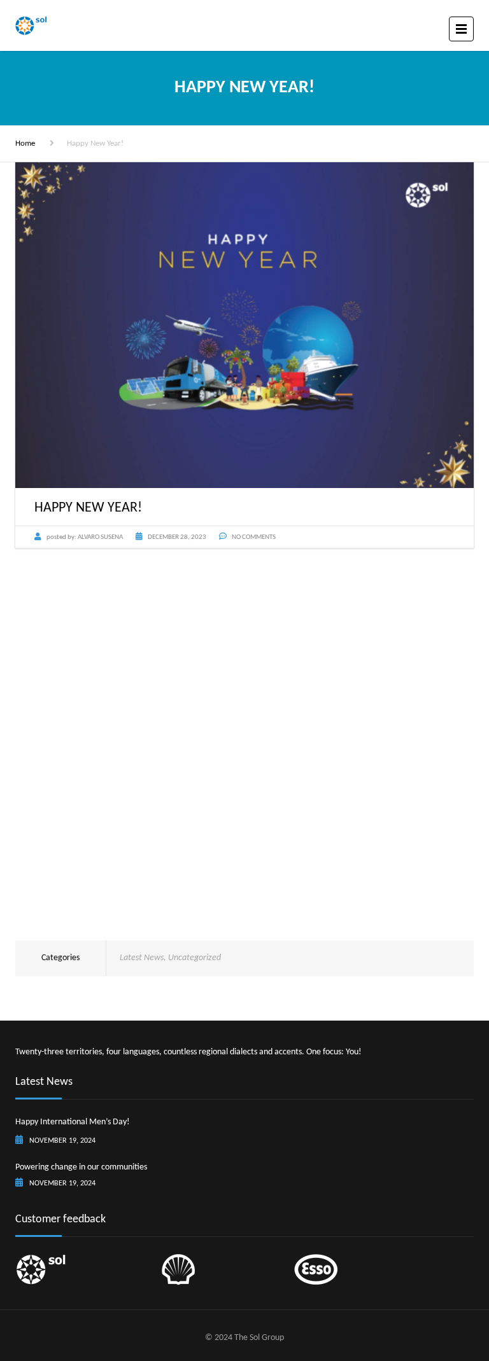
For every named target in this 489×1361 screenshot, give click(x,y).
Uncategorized (194, 958)
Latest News (142, 958)
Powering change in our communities (81, 1167)
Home (25, 143)
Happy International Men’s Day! (72, 1122)
